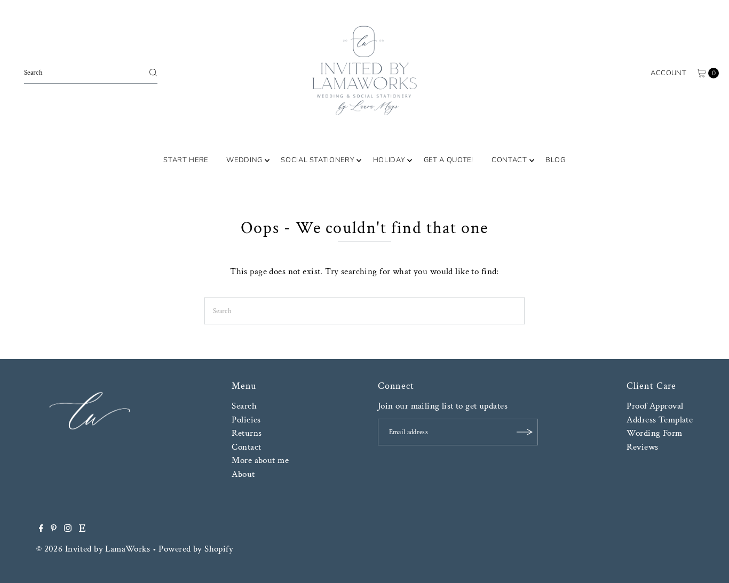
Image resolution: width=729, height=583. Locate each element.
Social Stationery (317, 160)
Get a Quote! (448, 160)
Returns (247, 433)
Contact (509, 160)
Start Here (185, 160)
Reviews (642, 447)
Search (244, 406)
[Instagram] (68, 529)
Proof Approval (655, 406)
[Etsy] (82, 529)
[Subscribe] (524, 432)
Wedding (244, 160)
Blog (555, 160)
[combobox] (90, 72)
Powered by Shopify (196, 549)
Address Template (660, 420)
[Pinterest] (54, 529)
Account (668, 73)
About (243, 474)
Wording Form (654, 433)
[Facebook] (41, 529)
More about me (260, 460)
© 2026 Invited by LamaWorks (93, 549)
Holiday (389, 160)
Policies (246, 420)
